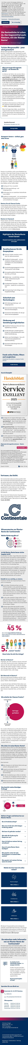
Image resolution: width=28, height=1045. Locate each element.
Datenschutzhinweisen (7, 16)
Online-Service (16, 229)
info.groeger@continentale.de (13, 996)
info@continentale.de (8, 1037)
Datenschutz (4, 13)
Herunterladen (21, 447)
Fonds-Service (14, 364)
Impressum (4, 19)
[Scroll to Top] (25, 1040)
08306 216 (8, 994)
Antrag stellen (14, 128)
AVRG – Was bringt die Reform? (12, 106)
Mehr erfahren (14, 884)
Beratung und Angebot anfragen (16, 979)
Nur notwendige (16, 22)
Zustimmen (5, 22)
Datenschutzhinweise (14, 19)
